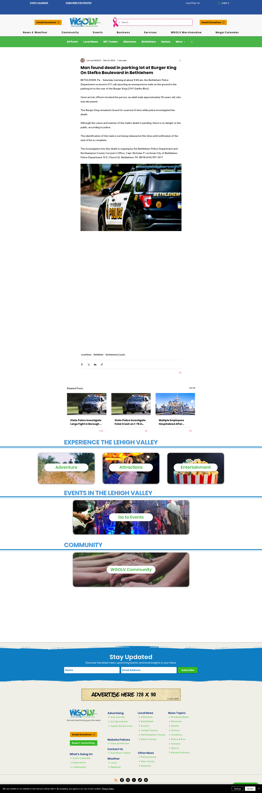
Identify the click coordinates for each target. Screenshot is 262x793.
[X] (134, 780)
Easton (165, 41)
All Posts (72, 41)
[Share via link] (102, 364)
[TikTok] (140, 780)
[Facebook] (122, 780)
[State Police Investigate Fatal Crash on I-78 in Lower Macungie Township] (131, 404)
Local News (90, 41)
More (179, 41)
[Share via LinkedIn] (95, 364)
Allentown (129, 41)
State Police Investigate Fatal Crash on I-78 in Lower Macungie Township (130, 422)
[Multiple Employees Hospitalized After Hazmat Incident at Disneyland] (175, 404)
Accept (250, 788)
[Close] (258, 788)
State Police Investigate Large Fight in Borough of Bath (86, 422)
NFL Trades (110, 41)
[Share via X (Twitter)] (88, 364)
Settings (237, 788)
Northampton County (115, 354)
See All (192, 388)
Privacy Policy (108, 788)
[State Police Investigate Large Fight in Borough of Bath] (86, 404)
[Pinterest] (146, 780)
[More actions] (179, 60)
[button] (79, 3)
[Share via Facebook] (82, 364)
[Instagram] (128, 780)
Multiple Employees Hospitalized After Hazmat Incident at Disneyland (171, 422)
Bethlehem (149, 41)
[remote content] (131, 285)
